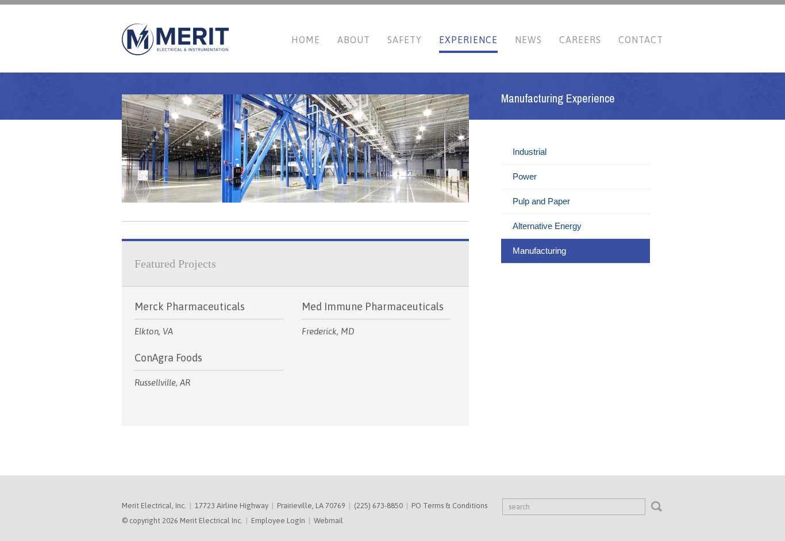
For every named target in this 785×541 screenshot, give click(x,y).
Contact (640, 40)
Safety (404, 40)
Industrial (530, 152)
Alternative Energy (547, 226)
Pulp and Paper (541, 201)
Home (305, 40)
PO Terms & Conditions (449, 505)
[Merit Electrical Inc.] (175, 53)
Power (525, 176)
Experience (468, 40)
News (528, 40)
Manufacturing (539, 251)
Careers (580, 40)
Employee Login (278, 520)
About (353, 40)
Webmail (328, 520)
